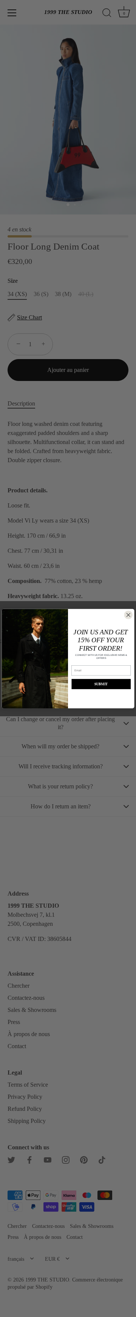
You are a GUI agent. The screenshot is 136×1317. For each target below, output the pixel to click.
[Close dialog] (128, 615)
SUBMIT (101, 684)
